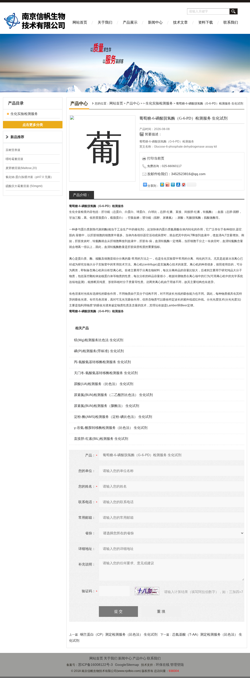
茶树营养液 (13, 150)
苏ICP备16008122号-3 (95, 665)
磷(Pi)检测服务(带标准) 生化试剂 (99, 351)
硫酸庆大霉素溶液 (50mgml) (24, 186)
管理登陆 (177, 665)
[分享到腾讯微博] (172, 184)
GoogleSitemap (127, 665)
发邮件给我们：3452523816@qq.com (176, 174)
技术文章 (180, 22)
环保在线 (162, 665)
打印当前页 (155, 158)
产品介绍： (81, 195)
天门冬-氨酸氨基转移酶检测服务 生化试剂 (106, 373)
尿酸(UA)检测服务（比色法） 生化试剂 (103, 384)
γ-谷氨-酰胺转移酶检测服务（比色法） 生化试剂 (110, 428)
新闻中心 (155, 22)
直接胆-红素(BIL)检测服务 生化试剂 (101, 439)
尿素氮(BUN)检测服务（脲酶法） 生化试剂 (106, 406)
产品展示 (130, 22)
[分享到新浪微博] (167, 184)
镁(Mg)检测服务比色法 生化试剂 (98, 340)
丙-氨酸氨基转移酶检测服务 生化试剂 (102, 362)
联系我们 (230, 22)
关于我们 (105, 22)
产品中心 (133, 103)
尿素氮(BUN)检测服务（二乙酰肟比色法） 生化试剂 (113, 395)
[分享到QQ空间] (162, 184)
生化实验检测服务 (24, 114)
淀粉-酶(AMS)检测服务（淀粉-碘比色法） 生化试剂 (113, 417)
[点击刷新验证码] (147, 591)
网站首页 (80, 22)
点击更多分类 (32, 125)
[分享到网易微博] (183, 184)
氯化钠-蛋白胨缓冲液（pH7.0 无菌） (29, 177)
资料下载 (205, 22)
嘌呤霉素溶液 (14, 159)
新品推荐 (17, 137)
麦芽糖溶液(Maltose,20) (21, 168)
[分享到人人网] (178, 184)
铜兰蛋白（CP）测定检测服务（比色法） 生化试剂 (118, 634)
